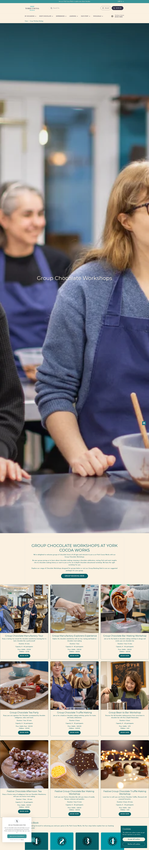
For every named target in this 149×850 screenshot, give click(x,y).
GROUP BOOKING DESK (74, 576)
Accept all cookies (134, 839)
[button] (117, 8)
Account (107, 8)
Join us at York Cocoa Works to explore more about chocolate (74, 1)
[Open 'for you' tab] (144, 423)
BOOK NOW (24, 656)
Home (26, 21)
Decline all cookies (134, 844)
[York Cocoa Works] (32, 8)
